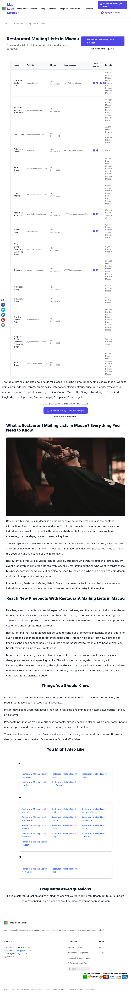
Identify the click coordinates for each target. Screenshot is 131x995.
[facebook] (3, 305)
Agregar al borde (112, 12)
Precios (52, 9)
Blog (43, 9)
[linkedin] (3, 315)
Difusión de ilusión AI (76, 947)
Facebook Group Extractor (79, 958)
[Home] (6, 23)
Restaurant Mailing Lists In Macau (29, 24)
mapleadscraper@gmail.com (18, 950)
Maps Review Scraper (27, 9)
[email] (3, 325)
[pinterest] (3, 320)
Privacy (102, 947)
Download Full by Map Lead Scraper (100, 41)
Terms (102, 953)
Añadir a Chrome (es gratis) (112, 5)
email (52, 901)
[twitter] (3, 310)
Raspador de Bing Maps (78, 953)
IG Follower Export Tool (77, 963)
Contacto (88, 9)
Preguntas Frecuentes (70, 9)
